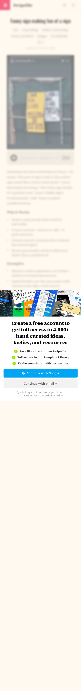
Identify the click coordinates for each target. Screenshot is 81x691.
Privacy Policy (54, 395)
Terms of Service (28, 395)
